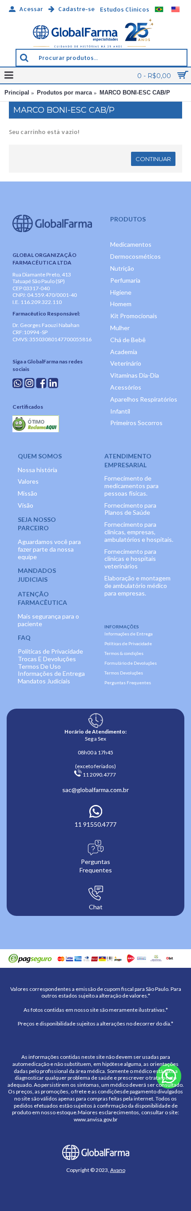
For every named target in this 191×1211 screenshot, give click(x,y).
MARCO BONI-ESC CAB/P (134, 92)
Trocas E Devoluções (47, 659)
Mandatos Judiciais (44, 681)
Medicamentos (130, 244)
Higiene (120, 292)
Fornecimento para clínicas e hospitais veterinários (130, 559)
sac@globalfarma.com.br (95, 789)
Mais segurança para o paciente (48, 619)
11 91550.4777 (95, 824)
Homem (120, 304)
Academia (123, 351)
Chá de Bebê (128, 339)
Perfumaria (125, 280)
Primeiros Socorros (136, 422)
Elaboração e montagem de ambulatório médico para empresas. (137, 585)
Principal (16, 92)
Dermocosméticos (135, 256)
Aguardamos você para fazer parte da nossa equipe (49, 549)
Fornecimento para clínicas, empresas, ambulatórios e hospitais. (138, 532)
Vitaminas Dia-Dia (134, 375)
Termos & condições (123, 653)
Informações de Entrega (51, 673)
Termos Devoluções (123, 672)
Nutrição (122, 268)
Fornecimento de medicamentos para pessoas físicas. (131, 485)
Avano (117, 1170)
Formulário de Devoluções (130, 663)
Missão (27, 493)
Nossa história (37, 469)
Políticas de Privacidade (50, 651)
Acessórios (125, 387)
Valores (28, 481)
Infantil (120, 411)
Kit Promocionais (133, 316)
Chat (96, 907)
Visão (25, 505)
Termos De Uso (39, 666)
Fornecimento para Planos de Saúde (130, 509)
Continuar (153, 158)
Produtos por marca (64, 92)
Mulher (120, 327)
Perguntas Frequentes (127, 682)
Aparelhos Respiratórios (143, 399)
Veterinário (125, 363)
